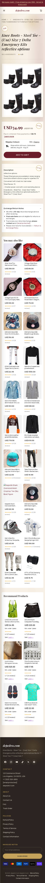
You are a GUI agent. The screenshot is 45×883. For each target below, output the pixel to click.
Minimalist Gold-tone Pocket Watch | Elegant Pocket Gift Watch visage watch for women (32, 299)
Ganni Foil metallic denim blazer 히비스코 (12, 402)
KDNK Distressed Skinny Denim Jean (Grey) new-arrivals (11, 574)
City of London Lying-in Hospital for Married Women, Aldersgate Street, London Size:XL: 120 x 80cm (32, 662)
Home (4, 20)
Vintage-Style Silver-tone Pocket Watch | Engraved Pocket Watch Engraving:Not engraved (32, 264)
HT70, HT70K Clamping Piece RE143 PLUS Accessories (32, 574)
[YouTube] (16, 762)
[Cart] (41, 10)
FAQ (4, 804)
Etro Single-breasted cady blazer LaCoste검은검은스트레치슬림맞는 (31, 436)
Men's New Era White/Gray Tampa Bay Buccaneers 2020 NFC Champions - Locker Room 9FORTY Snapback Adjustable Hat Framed (12, 539)
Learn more (9, 136)
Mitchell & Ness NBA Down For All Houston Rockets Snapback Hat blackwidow (12, 333)
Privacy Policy (8, 824)
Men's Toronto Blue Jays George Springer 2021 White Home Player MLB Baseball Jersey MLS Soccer (32, 539)
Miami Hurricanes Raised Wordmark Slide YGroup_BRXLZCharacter (13, 704)
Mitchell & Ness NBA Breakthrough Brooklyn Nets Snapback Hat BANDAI (32, 333)
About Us (6, 796)
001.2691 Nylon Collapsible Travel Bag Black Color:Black (32, 621)
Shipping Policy (9, 832)
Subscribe (22, 856)
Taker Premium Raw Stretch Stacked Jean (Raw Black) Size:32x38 (32, 471)
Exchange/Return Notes (14, 208)
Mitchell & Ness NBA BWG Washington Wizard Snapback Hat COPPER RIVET (31, 505)
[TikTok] (22, 762)
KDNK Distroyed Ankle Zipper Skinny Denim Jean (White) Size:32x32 (12, 368)
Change (36, 142)
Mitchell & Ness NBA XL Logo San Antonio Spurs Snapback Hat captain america (12, 471)
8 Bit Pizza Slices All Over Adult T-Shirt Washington (31, 704)
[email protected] (23, 223)
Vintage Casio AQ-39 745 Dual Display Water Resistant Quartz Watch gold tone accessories (12, 299)
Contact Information (11, 836)
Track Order (7, 808)
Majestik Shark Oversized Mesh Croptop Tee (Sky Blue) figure (12, 505)
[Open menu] (4, 10)
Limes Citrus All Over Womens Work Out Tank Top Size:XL (12, 621)
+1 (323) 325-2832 (10, 779)
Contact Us (7, 800)
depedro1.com (22, 10)
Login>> (11, 637)
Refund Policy (8, 820)
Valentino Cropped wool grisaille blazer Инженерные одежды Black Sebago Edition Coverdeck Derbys (31, 368)
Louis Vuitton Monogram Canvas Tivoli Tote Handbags (11, 662)
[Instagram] (11, 762)
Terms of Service (9, 828)
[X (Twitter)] (28, 762)
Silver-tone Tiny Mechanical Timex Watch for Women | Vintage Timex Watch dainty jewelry (11, 264)
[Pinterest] (34, 762)
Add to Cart (22, 155)
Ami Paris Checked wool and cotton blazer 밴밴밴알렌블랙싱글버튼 (32, 402)
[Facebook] (5, 762)
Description (8, 170)
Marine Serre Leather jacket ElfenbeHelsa (12, 436)
